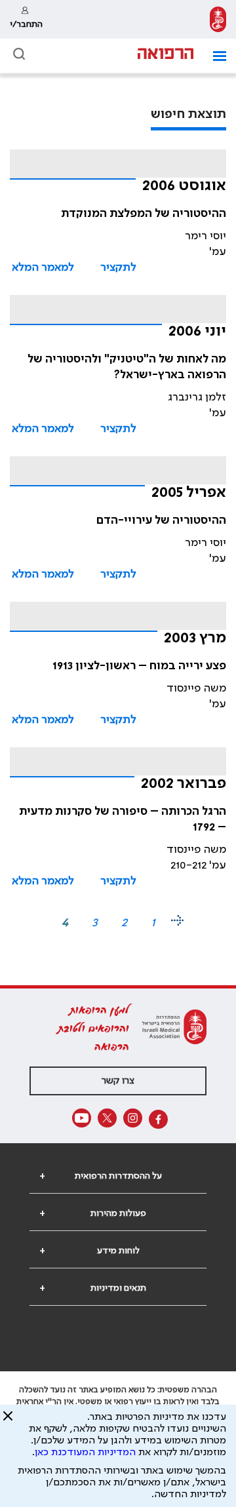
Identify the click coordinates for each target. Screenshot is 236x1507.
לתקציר (118, 267)
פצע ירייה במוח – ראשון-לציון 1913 (139, 666)
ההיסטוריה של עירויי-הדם (161, 520)
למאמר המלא (43, 267)
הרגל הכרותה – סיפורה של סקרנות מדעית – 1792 (122, 819)
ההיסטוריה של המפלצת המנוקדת (143, 214)
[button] (214, 56)
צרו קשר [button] (118, 1081)
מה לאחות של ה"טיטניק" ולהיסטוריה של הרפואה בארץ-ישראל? (127, 367)
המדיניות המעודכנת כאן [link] (85, 1452)
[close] (8, 1421)
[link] (218, 19)
